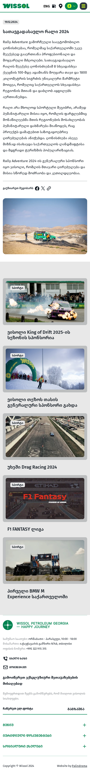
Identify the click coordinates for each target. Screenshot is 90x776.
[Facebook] (37, 188)
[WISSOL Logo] (16, 6)
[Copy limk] (49, 188)
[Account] (71, 6)
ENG (46, 6)
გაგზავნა (76, 709)
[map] (60, 6)
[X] (43, 188)
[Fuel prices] (54, 6)
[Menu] (83, 6)
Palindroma (79, 766)
